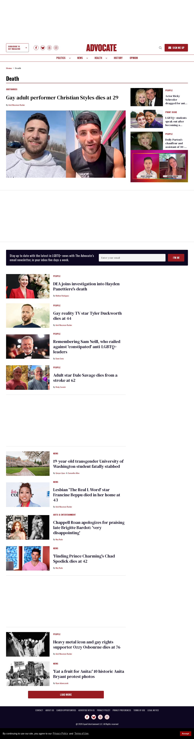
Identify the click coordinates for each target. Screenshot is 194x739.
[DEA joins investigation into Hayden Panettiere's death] (28, 286)
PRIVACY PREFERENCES (122, 710)
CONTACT (39, 710)
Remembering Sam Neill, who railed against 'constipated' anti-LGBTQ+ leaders (86, 347)
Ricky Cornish (61, 387)
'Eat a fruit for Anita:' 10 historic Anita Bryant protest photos (88, 673)
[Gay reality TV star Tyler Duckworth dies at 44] (28, 315)
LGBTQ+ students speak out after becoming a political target (176, 123)
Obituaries (11, 89)
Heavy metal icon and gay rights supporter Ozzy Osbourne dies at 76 (86, 644)
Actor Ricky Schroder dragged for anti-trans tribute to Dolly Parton (176, 103)
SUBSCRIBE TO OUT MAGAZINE (14, 47)
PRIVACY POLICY (103, 710)
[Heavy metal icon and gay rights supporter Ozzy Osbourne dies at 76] (28, 644)
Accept (185, 733)
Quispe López (60, 473)
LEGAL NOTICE (153, 710)
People (169, 90)
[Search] (160, 48)
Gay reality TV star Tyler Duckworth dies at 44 (87, 315)
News (80, 58)
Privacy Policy (60, 733)
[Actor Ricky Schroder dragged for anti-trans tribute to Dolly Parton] (146, 96)
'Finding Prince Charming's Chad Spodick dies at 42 (84, 558)
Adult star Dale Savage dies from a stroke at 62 (85, 377)
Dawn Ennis (60, 358)
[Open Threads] (49, 47)
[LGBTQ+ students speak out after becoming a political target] (146, 118)
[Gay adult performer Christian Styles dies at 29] (66, 144)
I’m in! (176, 258)
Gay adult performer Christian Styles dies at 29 (62, 97)
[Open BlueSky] (42, 47)
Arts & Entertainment (64, 514)
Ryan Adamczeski (62, 683)
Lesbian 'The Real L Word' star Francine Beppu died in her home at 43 (86, 495)
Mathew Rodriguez (62, 295)
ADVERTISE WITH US (86, 710)
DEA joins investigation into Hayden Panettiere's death (86, 286)
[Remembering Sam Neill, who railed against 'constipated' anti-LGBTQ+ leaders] (28, 346)
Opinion (134, 58)
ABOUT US (49, 710)
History (118, 58)
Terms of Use (81, 733)
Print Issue (171, 112)
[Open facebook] (36, 47)
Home (9, 68)
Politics (60, 58)
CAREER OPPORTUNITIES (66, 710)
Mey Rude (59, 539)
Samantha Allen (73, 473)
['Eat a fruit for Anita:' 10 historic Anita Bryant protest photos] (28, 673)
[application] (159, 166)
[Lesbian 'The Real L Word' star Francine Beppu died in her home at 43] (28, 494)
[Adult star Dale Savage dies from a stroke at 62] (28, 377)
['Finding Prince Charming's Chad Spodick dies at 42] (28, 558)
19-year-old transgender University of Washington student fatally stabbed (88, 463)
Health (98, 58)
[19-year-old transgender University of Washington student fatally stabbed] (28, 463)
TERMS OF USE (139, 710)
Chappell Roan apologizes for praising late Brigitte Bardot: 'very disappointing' (88, 527)
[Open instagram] (56, 47)
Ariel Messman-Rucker (16, 105)
